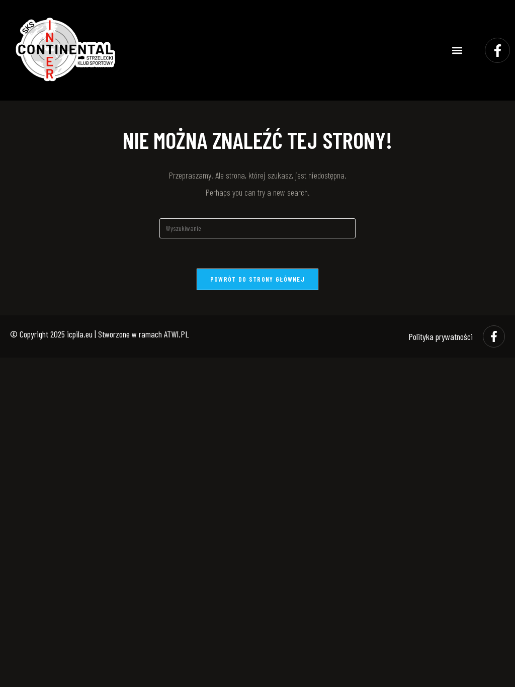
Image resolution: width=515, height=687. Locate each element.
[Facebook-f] (497, 50)
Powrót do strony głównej (257, 279)
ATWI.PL (176, 333)
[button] (457, 50)
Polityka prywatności (440, 336)
